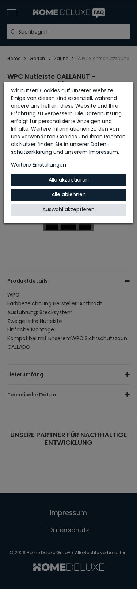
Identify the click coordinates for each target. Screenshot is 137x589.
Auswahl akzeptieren (68, 209)
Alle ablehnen (69, 194)
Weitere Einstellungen (38, 164)
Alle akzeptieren (69, 179)
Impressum (103, 152)
